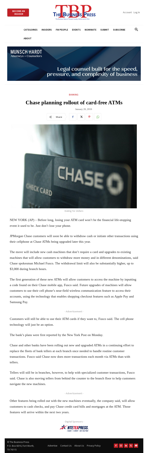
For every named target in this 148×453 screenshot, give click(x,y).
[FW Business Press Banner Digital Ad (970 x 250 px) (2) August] (74, 63)
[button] (136, 29)
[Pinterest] (89, 116)
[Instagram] (121, 446)
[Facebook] (72, 116)
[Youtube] (136, 446)
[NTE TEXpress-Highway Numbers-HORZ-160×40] (74, 428)
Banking (73, 94)
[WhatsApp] (97, 116)
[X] (81, 116)
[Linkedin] (126, 446)
